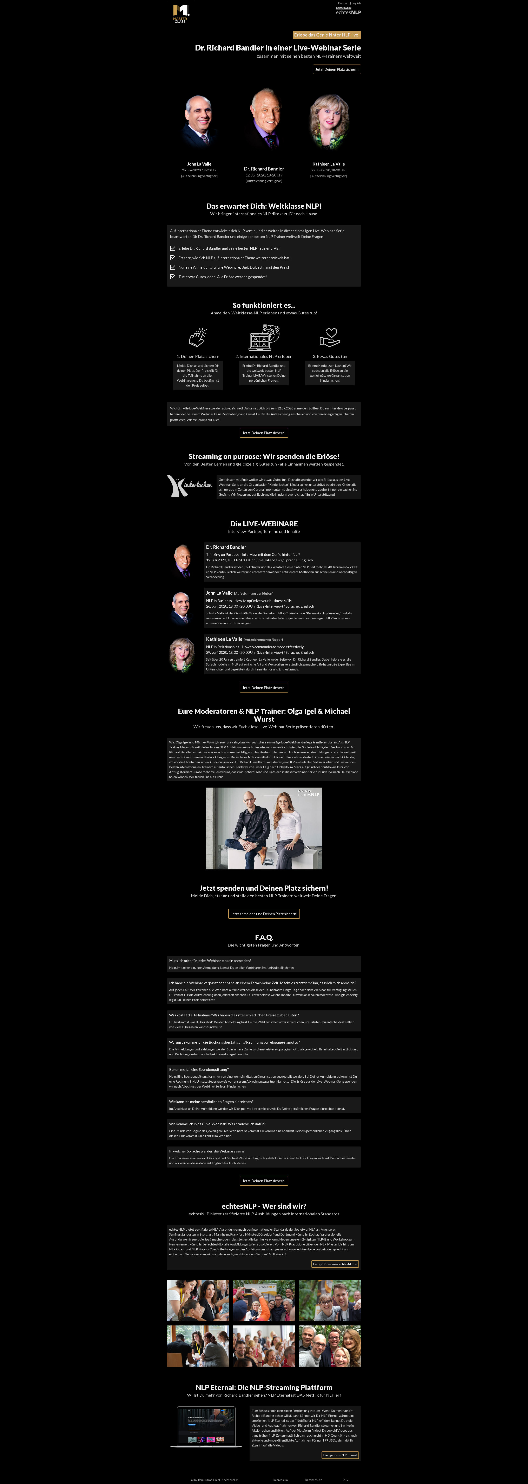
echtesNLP (177, 1229)
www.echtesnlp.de (302, 1249)
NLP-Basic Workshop (332, 1239)
